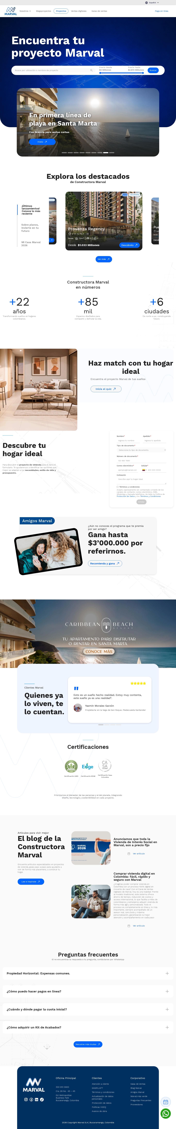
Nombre (121, 436)
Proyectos (61, 11)
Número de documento (127, 456)
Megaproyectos (43, 11)
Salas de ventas (99, 11)
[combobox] (144, 470)
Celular (144, 466)
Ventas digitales (78, 11)
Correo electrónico (125, 466)
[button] (152, 2)
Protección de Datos (126, 496)
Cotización (121, 475)
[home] (11, 11)
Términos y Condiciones (150, 496)
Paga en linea (161, 11)
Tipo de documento (126, 446)
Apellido (147, 436)
